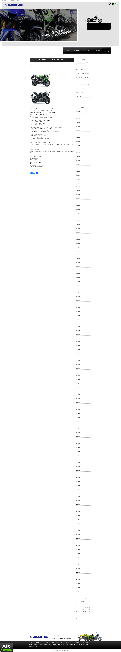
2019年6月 (78, 307)
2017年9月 (78, 387)
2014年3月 (78, 545)
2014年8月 (78, 526)
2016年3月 (78, 455)
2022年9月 (78, 224)
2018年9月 (78, 341)
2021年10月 (78, 251)
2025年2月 (78, 145)
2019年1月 (78, 326)
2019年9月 (78, 296)
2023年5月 (78, 194)
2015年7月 (78, 485)
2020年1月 (78, 281)
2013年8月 (78, 572)
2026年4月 (78, 122)
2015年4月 (78, 496)
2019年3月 (78, 319)
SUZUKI (57, 642)
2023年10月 (78, 179)
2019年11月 (78, 288)
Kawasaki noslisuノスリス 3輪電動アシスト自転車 (83, 84)
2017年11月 (78, 379)
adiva (72, 642)
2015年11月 (78, 470)
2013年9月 (78, 568)
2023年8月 (78, 183)
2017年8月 (78, 390)
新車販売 (37, 642)
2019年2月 (78, 322)
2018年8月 (78, 345)
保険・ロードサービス (106, 50)
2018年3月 (78, 364)
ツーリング (78, 99)
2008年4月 (78, 594)
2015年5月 (78, 492)
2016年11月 (78, 424)
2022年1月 (78, 243)
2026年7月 (78, 115)
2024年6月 (78, 164)
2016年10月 (78, 428)
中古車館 (87, 50)
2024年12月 (78, 149)
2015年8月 (78, 481)
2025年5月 (78, 137)
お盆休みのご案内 (79, 69)
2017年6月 (78, 398)
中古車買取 (54, 644)
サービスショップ (97, 50)
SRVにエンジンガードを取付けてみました (83, 77)
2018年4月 (78, 360)
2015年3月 (78, 500)
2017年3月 (78, 409)
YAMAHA (48, 642)
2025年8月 (78, 133)
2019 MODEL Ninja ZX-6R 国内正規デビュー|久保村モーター (11, 0)
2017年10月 (78, 383)
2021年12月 (78, 247)
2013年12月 (78, 557)
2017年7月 (78, 394)
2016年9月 (78, 432)
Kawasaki (42, 642)
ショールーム (77, 50)
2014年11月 (78, 515)
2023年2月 (78, 205)
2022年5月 (78, 239)
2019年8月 (78, 300)
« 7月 (77, 618)
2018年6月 (78, 353)
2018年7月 (78, 349)
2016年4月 (78, 451)
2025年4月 (78, 141)
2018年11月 (78, 334)
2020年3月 (78, 273)
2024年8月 (78, 156)
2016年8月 (78, 436)
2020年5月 (78, 266)
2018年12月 (78, 330)
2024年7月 (78, 160)
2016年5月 (78, 447)
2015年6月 (78, 489)
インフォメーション (80, 92)
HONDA (53, 642)
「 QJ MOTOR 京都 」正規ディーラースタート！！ (83, 81)
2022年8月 (78, 228)
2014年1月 (78, 553)
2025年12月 (78, 130)
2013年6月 (78, 579)
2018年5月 (78, 356)
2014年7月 (78, 530)
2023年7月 (78, 186)
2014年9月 (78, 523)
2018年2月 (78, 368)
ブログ (37, 646)
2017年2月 (78, 413)
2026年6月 (78, 118)
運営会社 (87, 644)
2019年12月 (78, 285)
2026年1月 (78, 126)
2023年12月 (78, 175)
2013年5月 (78, 583)
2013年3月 (78, 587)
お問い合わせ (31, 646)
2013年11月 (78, 560)
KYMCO (67, 642)
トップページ (68, 50)
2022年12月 (78, 213)
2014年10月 (78, 519)
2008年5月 (78, 591)
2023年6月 (78, 190)
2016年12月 (78, 421)
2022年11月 (78, 217)
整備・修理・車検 (61, 644)
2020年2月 (78, 277)
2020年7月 (78, 258)
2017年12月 (78, 375)
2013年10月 (78, 564)
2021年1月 (78, 254)
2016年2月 (78, 458)
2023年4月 (78, 198)
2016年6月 (78, 443)
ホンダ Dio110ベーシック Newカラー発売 (83, 73)
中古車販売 (77, 642)
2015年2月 (78, 504)
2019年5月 (78, 311)
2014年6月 (78, 534)
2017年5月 (78, 402)
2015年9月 (78, 477)
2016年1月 (78, 462)
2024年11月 (78, 152)
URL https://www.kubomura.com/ (36, 166)
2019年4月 (78, 315)
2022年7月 (78, 232)
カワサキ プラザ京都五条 (70, 644)
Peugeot (62, 642)
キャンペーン (78, 96)
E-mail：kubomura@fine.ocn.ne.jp (36, 165)
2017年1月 (78, 417)
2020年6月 (78, 262)
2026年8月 (78, 111)
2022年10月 (78, 220)
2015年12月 (78, 466)
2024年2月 (78, 171)
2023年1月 (78, 209)
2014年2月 (78, 549)
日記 (77, 103)
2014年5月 (78, 538)
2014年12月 (78, 511)
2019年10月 (78, 292)
